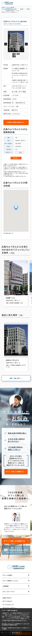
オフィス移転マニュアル (10, 580)
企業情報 (6, 586)
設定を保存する (16, 632)
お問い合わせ (7, 598)
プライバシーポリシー (10, 608)
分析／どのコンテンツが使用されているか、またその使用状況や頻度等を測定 (15, 624)
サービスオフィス (8, 604)
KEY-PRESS (7, 601)
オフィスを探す (8, 575)
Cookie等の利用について (17, 616)
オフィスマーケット (9, 591)
